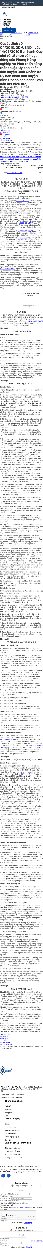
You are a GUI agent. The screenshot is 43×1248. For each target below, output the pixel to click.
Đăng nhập (28, 1223)
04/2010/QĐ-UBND (14, 173)
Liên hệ (24, 4)
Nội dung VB (5, 130)
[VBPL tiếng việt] (1, 109)
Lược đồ (3, 136)
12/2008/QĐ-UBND (25, 239)
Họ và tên (4, 1194)
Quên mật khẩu (37, 1241)
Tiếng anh (6, 134)
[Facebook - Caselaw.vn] (3, 1176)
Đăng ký (29, 1247)
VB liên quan (5, 138)
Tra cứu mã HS (10, 1133)
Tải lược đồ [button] (4, 126)
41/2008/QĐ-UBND (25, 223)
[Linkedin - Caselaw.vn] (9, 1176)
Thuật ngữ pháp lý (12, 1137)
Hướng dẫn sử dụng (9, 4)
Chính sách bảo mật (12, 1151)
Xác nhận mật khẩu (7, 1203)
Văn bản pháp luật (12, 1130)
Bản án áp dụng (6, 140)
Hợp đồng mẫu (10, 1127)
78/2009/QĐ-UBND (25, 231)
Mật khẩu (3, 1201)
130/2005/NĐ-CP (7, 739)
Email (2, 1196)
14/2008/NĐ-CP (22, 201)
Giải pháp (8, 1109)
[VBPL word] (1, 114)
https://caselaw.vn (33, 1169)
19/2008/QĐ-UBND (7, 269)
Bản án (7, 1124)
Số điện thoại (5, 1198)
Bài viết (6, 26)
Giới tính (3, 1205)
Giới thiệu (8, 1106)
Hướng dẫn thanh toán (13, 1158)
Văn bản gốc (5, 132)
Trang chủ (2, 34)
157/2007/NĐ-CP (28, 774)
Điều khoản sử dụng (12, 1148)
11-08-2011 (14, 97)
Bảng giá (8, 1113)
